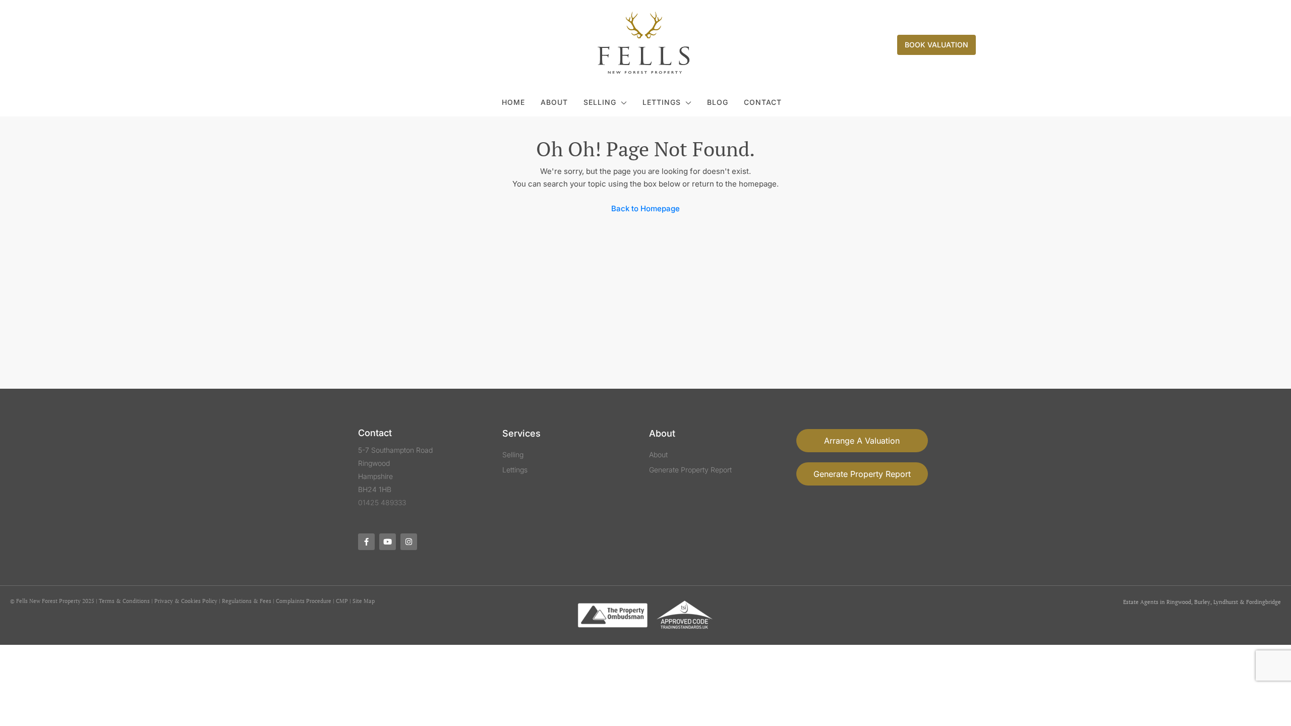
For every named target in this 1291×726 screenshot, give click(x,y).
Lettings (661, 102)
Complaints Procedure (303, 600)
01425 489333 (382, 502)
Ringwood (1178, 602)
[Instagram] (408, 541)
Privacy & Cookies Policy (185, 600)
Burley (1202, 602)
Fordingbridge (1263, 602)
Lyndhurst (1225, 602)
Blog (717, 102)
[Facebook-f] (366, 541)
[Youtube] (387, 541)
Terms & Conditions (124, 600)
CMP (342, 600)
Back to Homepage (645, 208)
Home (513, 102)
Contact (763, 102)
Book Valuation (936, 44)
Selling (599, 102)
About (554, 102)
